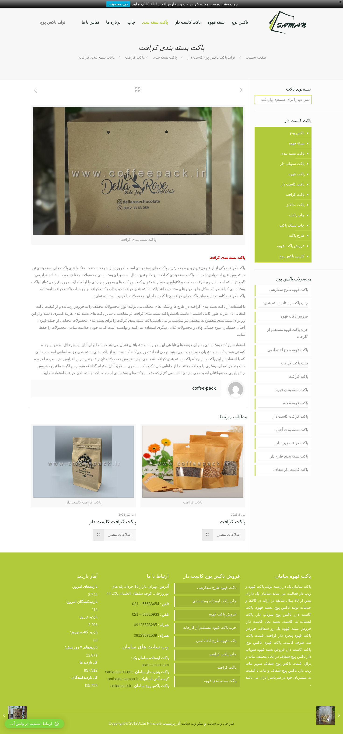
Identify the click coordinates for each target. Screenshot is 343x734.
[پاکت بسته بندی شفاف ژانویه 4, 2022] (329, 715)
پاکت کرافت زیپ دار (292, 443)
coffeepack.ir (120, 686)
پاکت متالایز (295, 205)
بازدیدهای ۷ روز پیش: (81, 647)
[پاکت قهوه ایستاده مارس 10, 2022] (13, 715)
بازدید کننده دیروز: (84, 632)
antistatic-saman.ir (123, 679)
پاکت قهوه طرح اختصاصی (288, 350)
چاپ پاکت (296, 215)
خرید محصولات (118, 4)
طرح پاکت (296, 236)
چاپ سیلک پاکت (291, 225)
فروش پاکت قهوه (290, 246)
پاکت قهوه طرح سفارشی (288, 290)
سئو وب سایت (192, 723)
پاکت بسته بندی (165, 57)
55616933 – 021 (145, 614)
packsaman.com (155, 665)
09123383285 (145, 625)
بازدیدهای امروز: (85, 586)
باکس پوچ (297, 133)
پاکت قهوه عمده (295, 403)
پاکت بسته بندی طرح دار (289, 456)
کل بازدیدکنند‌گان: (84, 677)
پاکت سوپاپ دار (292, 164)
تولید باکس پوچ (52, 22)
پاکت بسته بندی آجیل (292, 430)
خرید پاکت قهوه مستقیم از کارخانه (287, 333)
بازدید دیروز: (88, 617)
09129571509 (145, 635)
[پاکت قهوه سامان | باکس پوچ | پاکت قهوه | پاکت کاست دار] (287, 22)
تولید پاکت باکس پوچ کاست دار (211, 57)
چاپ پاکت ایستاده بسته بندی (286, 303)
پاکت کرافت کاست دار (112, 521)
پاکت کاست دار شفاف (290, 470)
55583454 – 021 (145, 604)
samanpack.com (118, 672)
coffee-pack (204, 388)
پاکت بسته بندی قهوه (292, 390)
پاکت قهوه (296, 174)
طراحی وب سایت (220, 723)
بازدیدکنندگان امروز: (82, 602)
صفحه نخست (256, 57)
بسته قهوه (296, 143)
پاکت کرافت (134, 57)
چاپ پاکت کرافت (294, 363)
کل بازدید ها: (88, 662)
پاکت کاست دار (292, 184)
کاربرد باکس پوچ (291, 256)
